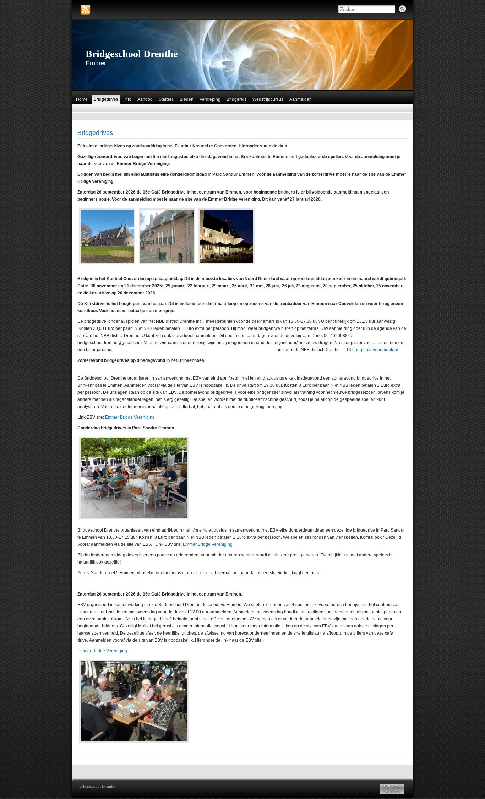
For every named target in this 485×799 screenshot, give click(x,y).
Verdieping (210, 99)
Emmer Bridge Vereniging (208, 544)
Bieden (187, 99)
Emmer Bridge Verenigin (128, 417)
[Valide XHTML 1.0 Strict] (392, 786)
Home (82, 99)
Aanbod (145, 99)
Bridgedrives (106, 99)
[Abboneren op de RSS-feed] (85, 10)
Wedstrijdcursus (267, 99)
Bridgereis (236, 99)
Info (127, 99)
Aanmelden (300, 99)
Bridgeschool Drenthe (132, 53)
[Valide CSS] (392, 791)
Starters (166, 99)
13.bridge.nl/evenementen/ (372, 349)
